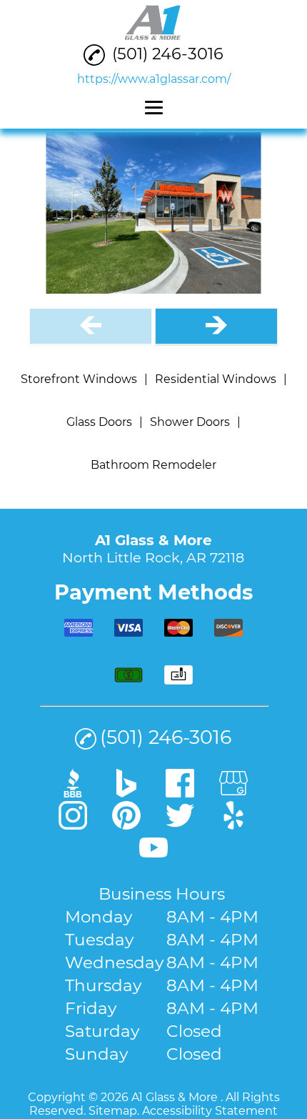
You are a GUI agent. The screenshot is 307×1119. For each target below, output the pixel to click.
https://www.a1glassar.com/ (154, 79)
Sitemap (113, 1111)
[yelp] (233, 824)
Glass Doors (99, 422)
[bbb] (73, 792)
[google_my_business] (233, 792)
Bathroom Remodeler (153, 465)
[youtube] (153, 856)
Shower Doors (190, 422)
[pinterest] (126, 824)
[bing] (126, 792)
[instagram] (73, 824)
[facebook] (180, 792)
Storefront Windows (79, 379)
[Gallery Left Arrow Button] (90, 327)
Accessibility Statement (210, 1111)
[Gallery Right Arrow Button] (216, 327)
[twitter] (180, 824)
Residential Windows (215, 379)
